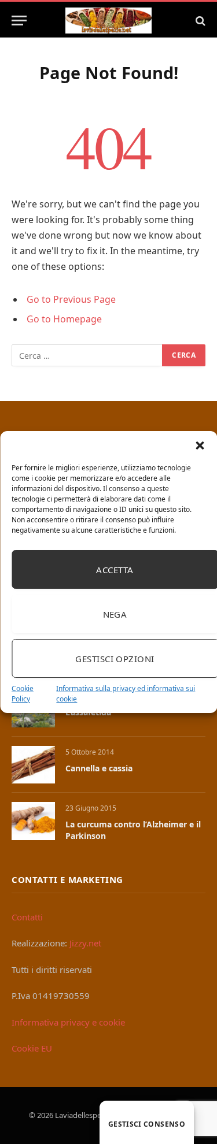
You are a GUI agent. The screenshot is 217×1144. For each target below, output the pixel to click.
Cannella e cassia (99, 768)
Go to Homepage (64, 319)
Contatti (27, 917)
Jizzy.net (85, 943)
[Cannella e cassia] (33, 764)
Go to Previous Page (71, 299)
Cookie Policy (23, 694)
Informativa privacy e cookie (68, 1022)
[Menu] (19, 21)
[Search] (199, 21)
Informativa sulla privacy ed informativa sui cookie (125, 694)
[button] (199, 445)
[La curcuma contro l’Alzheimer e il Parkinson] (33, 821)
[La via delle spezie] (108, 20)
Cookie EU (32, 1048)
